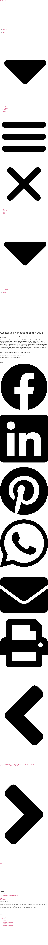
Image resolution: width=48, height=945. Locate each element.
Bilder (6, 108)
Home (3, 27)
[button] (24, 160)
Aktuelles (4, 29)
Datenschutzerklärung (7, 922)
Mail (1, 914)
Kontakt (4, 111)
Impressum (5, 920)
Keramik (7, 106)
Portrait (4, 30)
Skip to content (3, 0)
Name (1, 909)
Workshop (4, 109)
